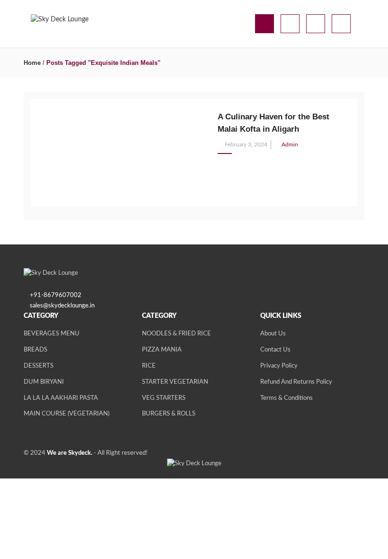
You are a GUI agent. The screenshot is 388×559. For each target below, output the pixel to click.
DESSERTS (38, 366)
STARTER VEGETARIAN (175, 382)
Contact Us (275, 350)
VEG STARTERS (163, 398)
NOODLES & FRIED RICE (176, 334)
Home (32, 62)
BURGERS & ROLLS (168, 414)
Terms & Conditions (286, 398)
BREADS (35, 350)
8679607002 (62, 295)
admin (290, 144)
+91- (37, 295)
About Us (273, 334)
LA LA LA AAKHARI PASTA (61, 398)
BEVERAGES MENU (51, 334)
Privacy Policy (279, 366)
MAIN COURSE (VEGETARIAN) (66, 414)
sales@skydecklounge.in (62, 306)
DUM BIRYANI (44, 382)
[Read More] (220, 164)
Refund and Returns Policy (296, 382)
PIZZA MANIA (162, 350)
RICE (149, 366)
